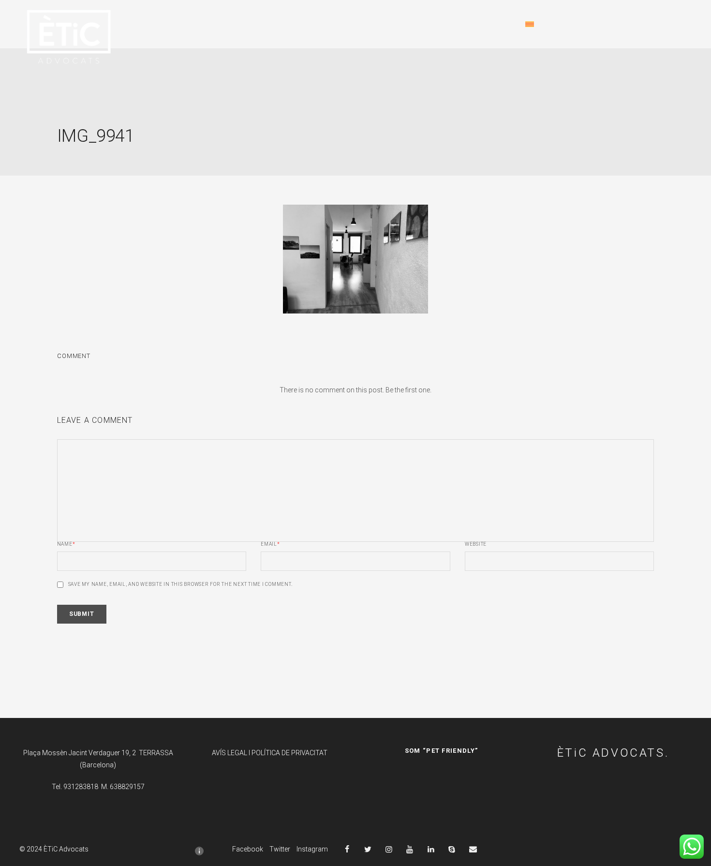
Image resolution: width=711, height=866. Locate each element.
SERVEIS (394, 24)
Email (270, 544)
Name (66, 544)
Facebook (247, 849)
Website (476, 544)
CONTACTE (488, 24)
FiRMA (148, 24)
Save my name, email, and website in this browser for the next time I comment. (180, 584)
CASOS (439, 24)
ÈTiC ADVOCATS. (613, 753)
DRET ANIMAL (335, 24)
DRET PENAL (268, 24)
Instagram (312, 849)
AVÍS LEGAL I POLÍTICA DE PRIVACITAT (269, 753)
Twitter (279, 849)
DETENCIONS (202, 24)
